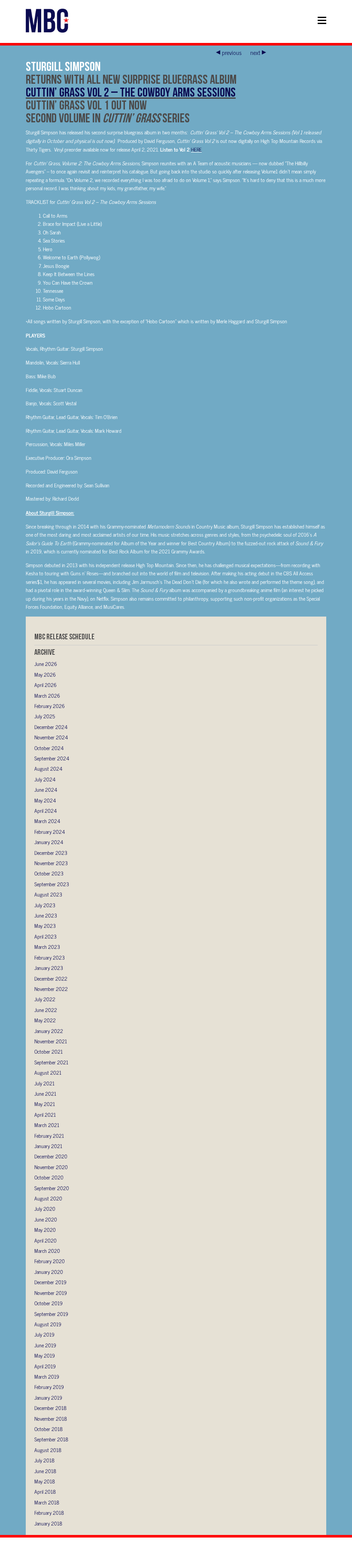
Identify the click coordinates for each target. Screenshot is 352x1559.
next (255, 52)
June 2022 (45, 1010)
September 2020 (51, 1188)
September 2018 (51, 1439)
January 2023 (48, 967)
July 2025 (44, 716)
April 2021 (45, 1114)
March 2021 (46, 1125)
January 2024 (48, 842)
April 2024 (45, 810)
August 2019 (47, 1324)
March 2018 (46, 1502)
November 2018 (50, 1418)
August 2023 (48, 894)
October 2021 (48, 1051)
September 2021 (51, 1062)
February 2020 (49, 1261)
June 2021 (45, 1093)
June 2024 (45, 789)
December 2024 (50, 727)
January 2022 (48, 1031)
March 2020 (47, 1250)
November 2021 (50, 1041)
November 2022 (51, 989)
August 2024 (48, 768)
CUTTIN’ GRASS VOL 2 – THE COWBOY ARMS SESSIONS (131, 92)
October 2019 (48, 1303)
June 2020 (45, 1219)
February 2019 (49, 1387)
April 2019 (45, 1366)
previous (232, 52)
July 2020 (44, 1208)
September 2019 (51, 1314)
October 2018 (48, 1429)
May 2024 (45, 800)
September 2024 (51, 758)
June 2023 (45, 915)
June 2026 (45, 663)
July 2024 (44, 779)
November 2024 (51, 737)
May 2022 (45, 1020)
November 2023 (51, 863)
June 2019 (45, 1345)
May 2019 (44, 1355)
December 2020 (50, 1156)
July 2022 (44, 999)
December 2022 (50, 978)
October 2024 (49, 748)
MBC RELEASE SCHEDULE (64, 636)
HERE (196, 149)
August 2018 (47, 1450)
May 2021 (44, 1104)
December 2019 (50, 1282)
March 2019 (46, 1376)
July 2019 (44, 1334)
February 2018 (49, 1512)
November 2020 (51, 1167)
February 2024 (49, 831)
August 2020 (48, 1198)
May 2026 (45, 674)
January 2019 (48, 1397)
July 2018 (44, 1460)
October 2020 (49, 1177)
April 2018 (45, 1491)
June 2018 (45, 1471)
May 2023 (45, 925)
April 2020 (45, 1240)
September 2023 (51, 884)
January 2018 (48, 1523)
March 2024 (47, 821)
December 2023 (50, 852)
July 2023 (44, 905)
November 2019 (50, 1293)
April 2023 (45, 936)
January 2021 (48, 1146)
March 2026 (47, 695)
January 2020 (48, 1271)
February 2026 (49, 706)
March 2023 (47, 946)
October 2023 (49, 873)
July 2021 (44, 1083)
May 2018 (44, 1481)
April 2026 (45, 685)
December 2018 (50, 1408)
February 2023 (49, 957)
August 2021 (47, 1072)
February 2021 (49, 1135)
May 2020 (45, 1229)
